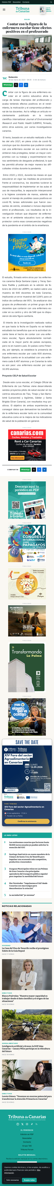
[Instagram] (27, 1124)
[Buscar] (51, 2)
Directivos (7, 993)
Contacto (25, 2)
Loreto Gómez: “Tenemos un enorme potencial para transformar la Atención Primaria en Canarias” (27, 1097)
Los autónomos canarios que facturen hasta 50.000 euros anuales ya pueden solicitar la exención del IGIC (29, 845)
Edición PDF (6, 2)
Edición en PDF (27, 1134)
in (26, 85)
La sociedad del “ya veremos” (22, 895)
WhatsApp (8, 85)
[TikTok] (32, 1124)
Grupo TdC (27, 1146)
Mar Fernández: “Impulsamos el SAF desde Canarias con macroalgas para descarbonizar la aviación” (28, 886)
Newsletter (17, 2)
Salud (27, 19)
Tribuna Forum (27, 1149)
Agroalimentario (10, 1043)
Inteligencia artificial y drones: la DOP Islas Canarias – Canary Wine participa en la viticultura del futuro (26, 1049)
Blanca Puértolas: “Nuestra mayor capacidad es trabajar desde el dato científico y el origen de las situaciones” (25, 998)
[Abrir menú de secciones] (4, 10)
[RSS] (36, 1124)
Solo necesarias (12, 1180)
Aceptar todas (29, 1180)
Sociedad (6, 945)
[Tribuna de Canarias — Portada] (22, 9)
